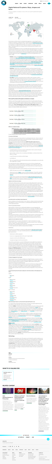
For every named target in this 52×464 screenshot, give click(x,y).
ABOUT (33, 449)
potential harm (23, 53)
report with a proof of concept (37, 229)
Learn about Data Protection (32, 456)
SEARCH (9, 449)
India (10, 275)
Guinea (11, 283)
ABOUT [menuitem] (44, 3)
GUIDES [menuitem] (25, 3)
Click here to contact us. (42, 458)
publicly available (28, 170)
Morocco (11, 279)
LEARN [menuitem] (36, 3)
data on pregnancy (14, 310)
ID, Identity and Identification (13, 359)
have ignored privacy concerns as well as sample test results (25, 318)
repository (11, 174)
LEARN (26, 449)
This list (36, 307)
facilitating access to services (37, 42)
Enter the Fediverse (31, 396)
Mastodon (12, 446)
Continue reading (5, 410)
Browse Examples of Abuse (31, 457)
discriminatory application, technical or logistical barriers (25, 57)
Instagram (10, 446)
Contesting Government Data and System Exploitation (17, 358)
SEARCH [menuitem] (16, 3)
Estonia (11, 291)
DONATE (37, 449)
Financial (13, 458)
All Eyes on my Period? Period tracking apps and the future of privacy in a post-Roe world (20, 398)
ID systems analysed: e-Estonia (19, 119)
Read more (5, 379)
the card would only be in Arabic (28, 326)
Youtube (18, 446)
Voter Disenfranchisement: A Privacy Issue (8, 397)
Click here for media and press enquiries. (44, 459)
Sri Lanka (11, 287)
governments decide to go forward (25, 90)
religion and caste (24, 310)
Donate (27, 437)
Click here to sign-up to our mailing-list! (8, 442)
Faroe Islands (12, 297)
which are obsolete (31, 196)
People (13, 456)
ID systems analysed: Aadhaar (19, 115)
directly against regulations (26, 328)
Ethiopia (11, 285)
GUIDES (16, 449)
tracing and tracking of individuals (30, 81)
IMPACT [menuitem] (40, 3)
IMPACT (29, 449)
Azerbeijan (12, 295)
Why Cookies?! (21, 456)
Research (4, 456)
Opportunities (14, 457)
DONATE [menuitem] (49, 3)
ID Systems (10, 354)
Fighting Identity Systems (12, 362)
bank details (32, 310)
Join (33, 437)
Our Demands (4, 458)
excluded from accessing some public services (26, 56)
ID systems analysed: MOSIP (18, 111)
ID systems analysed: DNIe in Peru (19, 123)
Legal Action (4, 457)
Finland (11, 293)
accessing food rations (22, 315)
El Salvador (12, 299)
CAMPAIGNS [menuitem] (30, 3)
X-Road (19, 172)
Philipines (11, 281)
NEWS (13, 449)
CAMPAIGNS (21, 449)
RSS (14, 446)
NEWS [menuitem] (21, 3)
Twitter (16, 446)
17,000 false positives (15, 320)
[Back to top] (48, 439)
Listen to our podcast (31, 458)
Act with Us (21, 437)
